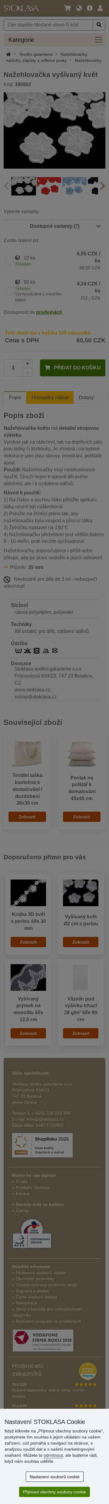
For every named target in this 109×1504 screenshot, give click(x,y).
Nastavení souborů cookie (55, 1476)
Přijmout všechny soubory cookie (54, 1491)
